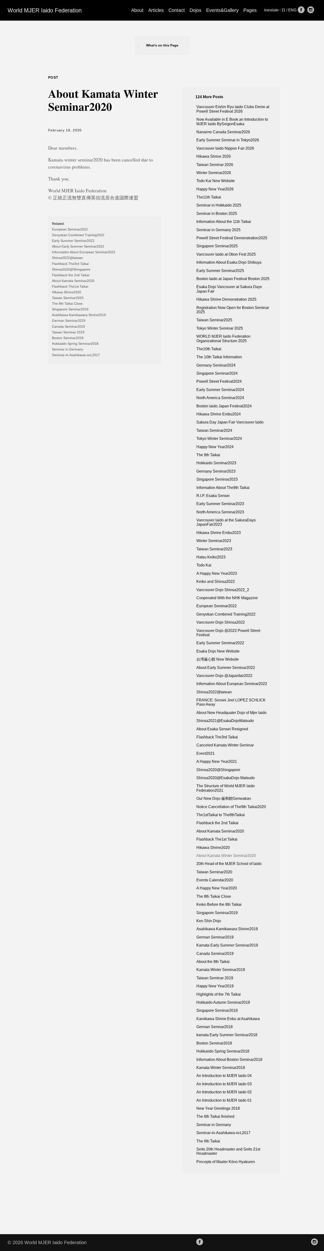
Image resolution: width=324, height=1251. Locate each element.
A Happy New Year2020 (216, 888)
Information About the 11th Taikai (223, 222)
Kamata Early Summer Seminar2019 (227, 945)
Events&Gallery (222, 10)
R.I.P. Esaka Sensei (213, 496)
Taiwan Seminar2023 (214, 549)
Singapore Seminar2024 (217, 373)
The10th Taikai (208, 349)
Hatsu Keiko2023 (211, 557)
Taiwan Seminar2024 (214, 430)
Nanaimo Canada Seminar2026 (223, 132)
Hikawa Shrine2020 (66, 292)
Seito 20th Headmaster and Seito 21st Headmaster (228, 1151)
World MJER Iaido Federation (45, 10)
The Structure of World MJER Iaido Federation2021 (225, 788)
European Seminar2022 (70, 229)
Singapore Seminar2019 (70, 309)
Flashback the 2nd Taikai (70, 275)
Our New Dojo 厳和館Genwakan (223, 798)
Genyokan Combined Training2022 (78, 235)
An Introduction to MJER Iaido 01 (224, 1100)
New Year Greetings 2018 (218, 1108)
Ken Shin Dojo (208, 921)
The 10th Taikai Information (219, 357)
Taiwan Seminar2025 (214, 320)
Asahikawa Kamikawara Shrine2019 (79, 315)
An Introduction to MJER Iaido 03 (224, 1084)
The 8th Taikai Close (67, 303)
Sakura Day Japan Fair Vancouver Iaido (230, 422)
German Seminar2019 (68, 320)
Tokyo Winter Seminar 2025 (219, 328)
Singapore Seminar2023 (217, 479)
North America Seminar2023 (220, 512)
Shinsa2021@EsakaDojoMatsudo (225, 721)
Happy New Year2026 (215, 189)
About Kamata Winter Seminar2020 (226, 856)
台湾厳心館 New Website (217, 659)
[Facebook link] (301, 10)
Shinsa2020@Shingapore (71, 269)
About (137, 10)
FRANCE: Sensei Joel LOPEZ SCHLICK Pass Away (231, 702)
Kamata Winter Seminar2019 (220, 970)
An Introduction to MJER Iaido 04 (224, 1076)
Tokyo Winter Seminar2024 (219, 439)
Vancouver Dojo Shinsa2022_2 (222, 590)
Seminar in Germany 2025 (218, 230)
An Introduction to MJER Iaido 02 (224, 1092)
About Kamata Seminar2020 (73, 281)
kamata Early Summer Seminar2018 (226, 1035)
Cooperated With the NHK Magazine (227, 598)
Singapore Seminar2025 (217, 246)
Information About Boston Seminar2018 (229, 1060)
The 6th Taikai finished (215, 1116)
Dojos (195, 10)
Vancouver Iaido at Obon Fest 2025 (226, 254)
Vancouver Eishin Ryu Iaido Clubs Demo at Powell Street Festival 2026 (232, 109)
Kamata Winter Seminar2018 (220, 1068)
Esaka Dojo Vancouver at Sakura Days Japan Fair (229, 289)
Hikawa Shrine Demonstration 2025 (226, 299)
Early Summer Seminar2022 (73, 241)
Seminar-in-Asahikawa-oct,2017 (76, 355)
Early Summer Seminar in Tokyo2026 (227, 140)
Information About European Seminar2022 (83, 252)
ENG (292, 10)
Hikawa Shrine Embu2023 (218, 533)
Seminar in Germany (67, 349)
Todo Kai (203, 565)
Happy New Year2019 (215, 986)
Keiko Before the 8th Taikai (218, 904)
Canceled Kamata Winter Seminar (225, 745)
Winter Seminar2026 (213, 173)
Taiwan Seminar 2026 (214, 165)
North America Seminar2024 (220, 398)
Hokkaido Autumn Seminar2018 (223, 1002)
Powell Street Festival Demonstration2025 (231, 238)
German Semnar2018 (214, 1027)
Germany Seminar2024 (216, 365)
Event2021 (205, 753)
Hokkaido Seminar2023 (216, 463)
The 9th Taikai (208, 455)
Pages (250, 10)
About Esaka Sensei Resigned (222, 729)
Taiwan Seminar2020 (67, 298)
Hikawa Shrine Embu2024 (218, 414)
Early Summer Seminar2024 (220, 390)
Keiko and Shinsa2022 (215, 582)
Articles (156, 10)
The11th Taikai (208, 197)
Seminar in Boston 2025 (216, 214)
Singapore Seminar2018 (217, 1010)
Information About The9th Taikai (223, 488)
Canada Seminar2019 (68, 326)
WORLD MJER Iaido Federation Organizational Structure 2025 (223, 338)
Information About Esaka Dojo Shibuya (228, 262)
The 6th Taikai (208, 1141)
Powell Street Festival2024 (219, 381)
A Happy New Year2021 (216, 761)
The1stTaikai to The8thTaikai (220, 815)
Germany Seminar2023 (216, 471)
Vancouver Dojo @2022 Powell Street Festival (228, 633)
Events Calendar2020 (214, 880)
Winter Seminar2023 (213, 541)
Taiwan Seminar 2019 (68, 332)
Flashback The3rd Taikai (70, 264)
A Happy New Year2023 (216, 573)
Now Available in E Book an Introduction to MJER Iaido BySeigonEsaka (232, 121)
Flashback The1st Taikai (70, 286)
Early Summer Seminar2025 (220, 271)
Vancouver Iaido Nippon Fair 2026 (225, 148)
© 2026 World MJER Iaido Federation (47, 1242)
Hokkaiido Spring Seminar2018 (75, 343)
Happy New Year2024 (215, 447)
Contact (176, 10)
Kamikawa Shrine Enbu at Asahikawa (228, 1019)
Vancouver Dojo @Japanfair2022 (224, 676)
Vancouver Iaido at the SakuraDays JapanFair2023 (226, 522)
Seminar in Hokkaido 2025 (218, 205)
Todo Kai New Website (215, 181)
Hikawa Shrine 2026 (213, 156)
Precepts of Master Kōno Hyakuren (225, 1162)
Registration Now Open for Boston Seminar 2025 (232, 310)
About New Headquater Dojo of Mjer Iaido (231, 713)
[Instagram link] (311, 10)
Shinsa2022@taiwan (67, 258)
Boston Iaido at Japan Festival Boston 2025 (232, 279)
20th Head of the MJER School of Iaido (229, 864)
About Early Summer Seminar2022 (78, 246)
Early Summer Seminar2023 (220, 504)
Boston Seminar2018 (67, 338)
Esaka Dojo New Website (218, 651)
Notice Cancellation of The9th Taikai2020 (231, 807)
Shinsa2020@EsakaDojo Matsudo (225, 778)
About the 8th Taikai (213, 962)
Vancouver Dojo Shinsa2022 (220, 622)
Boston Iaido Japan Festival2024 (224, 406)
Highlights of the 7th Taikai (218, 994)
